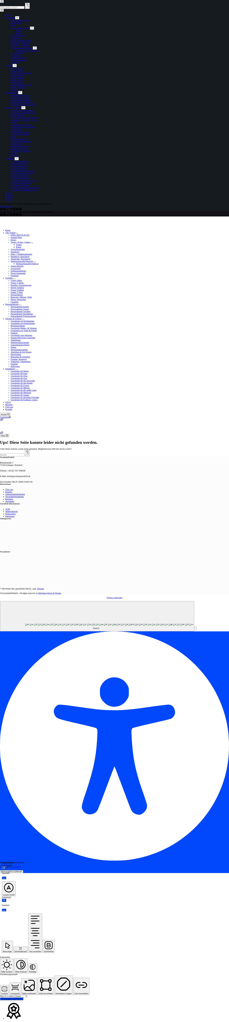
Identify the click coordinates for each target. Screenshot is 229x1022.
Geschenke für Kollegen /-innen (24, 400)
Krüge (18, 247)
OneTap (16, 867)
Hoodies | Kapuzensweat (21, 285)
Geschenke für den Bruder (22, 383)
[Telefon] (20, 215)
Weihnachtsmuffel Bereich (22, 261)
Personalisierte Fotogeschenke (23, 316)
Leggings (14, 302)
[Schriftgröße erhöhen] (4, 868)
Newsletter (9, 501)
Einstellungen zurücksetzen (11, 999)
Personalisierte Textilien (20, 311)
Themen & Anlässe (13, 319)
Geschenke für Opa (19, 378)
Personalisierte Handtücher (22, 314)
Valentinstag (16, 340)
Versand (40, 589)
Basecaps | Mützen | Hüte (21, 297)
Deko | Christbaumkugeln (21, 254)
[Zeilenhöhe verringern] (4, 910)
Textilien (9, 278)
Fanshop (14, 364)
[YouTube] (14, 215)
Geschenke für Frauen (20, 385)
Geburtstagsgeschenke (20, 345)
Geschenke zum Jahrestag (21, 335)
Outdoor (14, 333)
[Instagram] (4, 215)
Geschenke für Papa (19, 373)
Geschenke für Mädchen (21, 393)
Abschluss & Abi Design (21, 352)
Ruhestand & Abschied (20, 357)
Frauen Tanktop (17, 290)
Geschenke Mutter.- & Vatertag (24, 328)
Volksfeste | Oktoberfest (20, 362)
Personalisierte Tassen (20, 309)
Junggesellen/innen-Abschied (23, 338)
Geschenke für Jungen (20, 395)
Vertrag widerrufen (114, 598)
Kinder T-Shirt (17, 292)
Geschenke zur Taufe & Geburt (24, 330)
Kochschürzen (17, 295)
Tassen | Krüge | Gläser (20, 242)
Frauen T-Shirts (17, 283)
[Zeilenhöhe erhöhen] (4, 900)
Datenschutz (10, 514)
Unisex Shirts (16, 280)
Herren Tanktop (17, 288)
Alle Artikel (10, 233)
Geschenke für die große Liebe (23, 390)
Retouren (9, 499)
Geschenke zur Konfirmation (23, 323)
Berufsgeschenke (18, 326)
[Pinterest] (11, 215)
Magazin (9, 404)
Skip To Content (7, 996)
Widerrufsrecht (11, 511)
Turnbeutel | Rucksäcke (20, 259)
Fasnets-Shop (16, 237)
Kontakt (8, 409)
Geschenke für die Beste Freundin (25, 397)
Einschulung (16, 354)
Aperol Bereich (17, 266)
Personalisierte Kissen (20, 307)
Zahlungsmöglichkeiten (15, 494)
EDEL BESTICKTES (20, 235)
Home (7, 230)
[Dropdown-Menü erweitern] (17, 233)
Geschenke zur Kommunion (22, 321)
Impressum (9, 516)
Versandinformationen (14, 497)
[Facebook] (1, 215)
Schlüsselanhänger (18, 271)
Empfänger (10, 369)
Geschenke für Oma (19, 376)
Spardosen (15, 252)
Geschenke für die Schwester (23, 381)
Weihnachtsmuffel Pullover (27, 264)
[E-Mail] (17, 215)
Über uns (9, 407)
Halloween (15, 366)
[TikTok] (8, 215)
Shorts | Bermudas (18, 299)
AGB (7, 509)
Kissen (13, 240)
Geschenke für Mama (20, 371)
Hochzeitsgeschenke (19, 350)
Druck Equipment (18, 273)
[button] (196, 628)
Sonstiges (15, 276)
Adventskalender (18, 249)
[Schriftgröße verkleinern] (4, 877)
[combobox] (12, 455)
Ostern (13, 347)
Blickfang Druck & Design (49, 593)
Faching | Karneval (19, 359)
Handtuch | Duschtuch (20, 256)
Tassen (19, 245)
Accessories (16, 268)
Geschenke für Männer (20, 388)
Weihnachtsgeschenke (20, 342)
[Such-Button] (27, 453)
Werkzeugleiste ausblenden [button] (11, 872)
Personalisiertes (11, 304)
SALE (8, 402)
